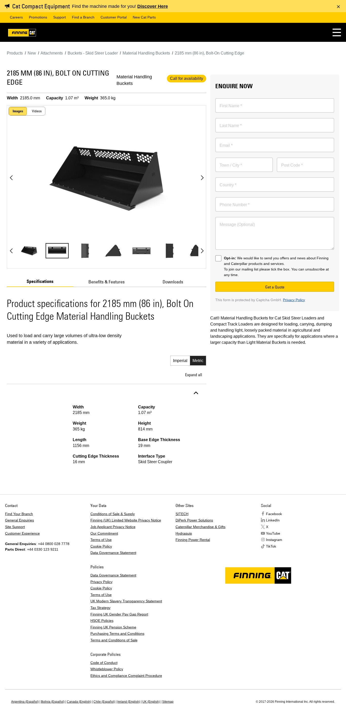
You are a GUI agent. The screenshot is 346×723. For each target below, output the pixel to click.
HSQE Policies (101, 621)
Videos (37, 111)
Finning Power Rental (193, 540)
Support (59, 17)
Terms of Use (101, 540)
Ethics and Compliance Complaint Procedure (126, 676)
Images (18, 111)
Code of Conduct (104, 663)
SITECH (182, 514)
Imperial (180, 360)
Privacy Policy (294, 300)
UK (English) (151, 701)
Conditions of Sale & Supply (112, 514)
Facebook (274, 514)
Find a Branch (83, 17)
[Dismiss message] (338, 6)
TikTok (271, 546)
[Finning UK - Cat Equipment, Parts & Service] (22, 33)
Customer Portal (114, 17)
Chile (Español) (104, 701)
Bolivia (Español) (53, 701)
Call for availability (186, 78)
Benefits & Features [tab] (106, 282)
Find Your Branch (19, 514)
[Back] (11, 178)
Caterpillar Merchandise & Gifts (200, 527)
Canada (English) (79, 701)
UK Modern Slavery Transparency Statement (126, 601)
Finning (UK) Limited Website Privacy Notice (125, 520)
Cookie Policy (101, 546)
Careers (16, 17)
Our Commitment (104, 533)
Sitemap (168, 701)
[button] (336, 32)
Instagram (274, 540)
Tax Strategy (100, 608)
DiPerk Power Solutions (194, 520)
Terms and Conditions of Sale (114, 640)
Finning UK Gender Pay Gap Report (119, 614)
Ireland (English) (128, 701)
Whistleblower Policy (106, 669)
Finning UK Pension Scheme (113, 627)
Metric (198, 360)
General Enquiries (19, 520)
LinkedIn (273, 520)
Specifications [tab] (40, 281)
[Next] (202, 178)
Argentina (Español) (25, 701)
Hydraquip (184, 533)
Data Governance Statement (113, 553)
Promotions (38, 17)
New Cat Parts (144, 17)
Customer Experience (22, 533)
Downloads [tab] (173, 282)
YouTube (273, 533)
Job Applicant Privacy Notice (113, 527)
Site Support (15, 527)
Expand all (193, 374)
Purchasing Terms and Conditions (117, 633)
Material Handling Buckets (134, 80)
